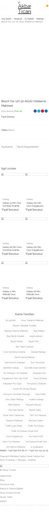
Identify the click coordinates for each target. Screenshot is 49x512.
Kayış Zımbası (40, 378)
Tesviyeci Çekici (35, 420)
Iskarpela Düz (39, 373)
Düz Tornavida (38, 362)
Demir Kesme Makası (24, 357)
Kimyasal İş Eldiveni (36, 383)
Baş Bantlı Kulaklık (15, 336)
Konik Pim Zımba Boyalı (24, 389)
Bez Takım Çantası (24, 346)
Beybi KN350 (16, 341)
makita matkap (36, 399)
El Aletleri (29, 19)
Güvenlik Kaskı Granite (35, 368)
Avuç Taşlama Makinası (32, 320)
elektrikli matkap (11, 368)
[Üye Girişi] (42, 508)
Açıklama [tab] (6, 146)
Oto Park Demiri (15, 410)
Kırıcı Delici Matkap (14, 399)
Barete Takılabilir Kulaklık (24, 325)
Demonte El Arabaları (15, 362)
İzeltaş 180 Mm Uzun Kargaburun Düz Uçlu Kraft (35, 206)
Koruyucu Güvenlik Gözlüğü (16, 394)
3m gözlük (10, 320)
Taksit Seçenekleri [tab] (27, 146)
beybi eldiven (36, 336)
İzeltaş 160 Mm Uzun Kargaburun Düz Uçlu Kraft (35, 250)
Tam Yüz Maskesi (38, 415)
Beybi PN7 (34, 341)
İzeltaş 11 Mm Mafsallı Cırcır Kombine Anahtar (11, 294)
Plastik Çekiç (35, 410)
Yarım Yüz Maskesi (11, 441)
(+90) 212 (34, 450)
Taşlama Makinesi (14, 420)
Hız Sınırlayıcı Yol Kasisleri (15, 373)
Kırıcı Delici (41, 394)
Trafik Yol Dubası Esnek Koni (24, 431)
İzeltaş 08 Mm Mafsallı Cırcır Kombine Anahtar (35, 294)
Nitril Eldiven (14, 404)
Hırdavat (18, 19)
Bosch (11, 130)
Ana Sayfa (6, 19)
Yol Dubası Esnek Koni (36, 441)
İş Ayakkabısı (37, 447)
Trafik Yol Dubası (36, 426)
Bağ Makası (39, 331)
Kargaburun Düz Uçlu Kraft (15, 378)
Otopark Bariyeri (33, 404)
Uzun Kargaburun (14, 436)
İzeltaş (6, 199)
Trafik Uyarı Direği (13, 426)
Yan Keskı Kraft (35, 436)
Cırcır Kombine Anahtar (14, 352)
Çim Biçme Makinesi (15, 447)
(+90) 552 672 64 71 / (18, 450)
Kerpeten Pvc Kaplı (12, 383)
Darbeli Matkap (38, 352)
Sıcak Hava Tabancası (13, 415)
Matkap (40, 19)
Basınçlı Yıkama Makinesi (16, 331)
